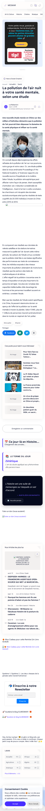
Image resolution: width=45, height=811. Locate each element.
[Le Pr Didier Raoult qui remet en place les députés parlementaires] (13, 376)
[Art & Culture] (9, 14)
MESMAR (12, 5)
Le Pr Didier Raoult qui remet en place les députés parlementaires (31, 376)
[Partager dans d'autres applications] (34, 332)
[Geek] (27, 573)
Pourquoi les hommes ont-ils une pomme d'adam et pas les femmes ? (24, 598)
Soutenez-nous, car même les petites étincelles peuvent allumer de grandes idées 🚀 (21, 35)
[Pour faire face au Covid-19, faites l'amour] (13, 354)
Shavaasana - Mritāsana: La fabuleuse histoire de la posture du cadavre (23, 612)
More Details (33, 804)
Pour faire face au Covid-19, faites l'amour (30, 354)
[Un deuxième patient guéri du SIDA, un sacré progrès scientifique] (13, 409)
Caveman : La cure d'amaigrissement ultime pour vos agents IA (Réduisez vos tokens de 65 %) (23, 626)
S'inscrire (22, 701)
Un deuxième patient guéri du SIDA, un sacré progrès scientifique (31, 410)
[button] (35, 5)
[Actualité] (7, 323)
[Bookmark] (31, 5)
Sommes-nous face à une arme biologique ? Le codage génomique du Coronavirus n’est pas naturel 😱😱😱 (31, 365)
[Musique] (35, 14)
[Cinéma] (27, 14)
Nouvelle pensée (14, 500)
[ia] (25, 620)
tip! (15, 55)
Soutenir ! (21, 44)
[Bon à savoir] (24, 605)
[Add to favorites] (35, 106)
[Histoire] (19, 14)
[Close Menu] (40, 43)
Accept (15, 804)
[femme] (32, 594)
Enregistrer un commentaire (22, 429)
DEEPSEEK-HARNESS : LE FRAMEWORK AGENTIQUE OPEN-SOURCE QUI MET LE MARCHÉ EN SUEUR (23, 579)
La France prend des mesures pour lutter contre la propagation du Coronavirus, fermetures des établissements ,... (31, 387)
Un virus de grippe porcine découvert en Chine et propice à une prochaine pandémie (31, 398)
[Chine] (22, 573)
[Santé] (18, 323)
